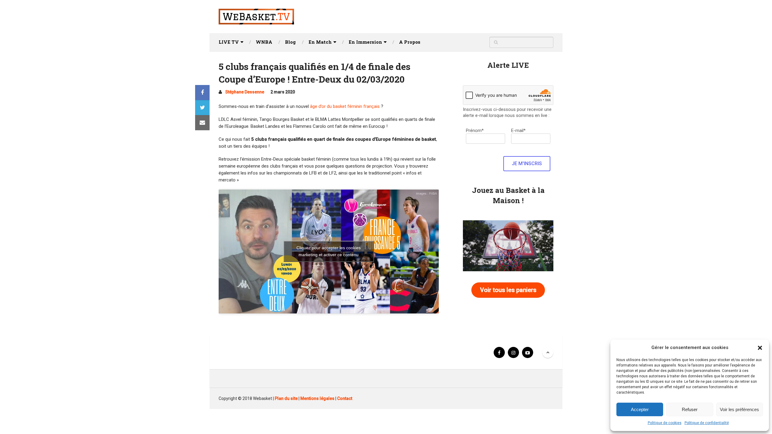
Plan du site (286, 398)
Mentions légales (317, 398)
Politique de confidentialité (707, 423)
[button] (760, 348)
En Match (320, 42)
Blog (290, 42)
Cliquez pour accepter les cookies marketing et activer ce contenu (328, 251)
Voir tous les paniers (508, 290)
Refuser (690, 409)
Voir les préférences (739, 409)
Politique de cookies (665, 423)
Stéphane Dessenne (244, 92)
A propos (409, 42)
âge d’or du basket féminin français (345, 106)
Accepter (640, 409)
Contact (344, 398)
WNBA (264, 42)
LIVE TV (229, 42)
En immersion (365, 42)
